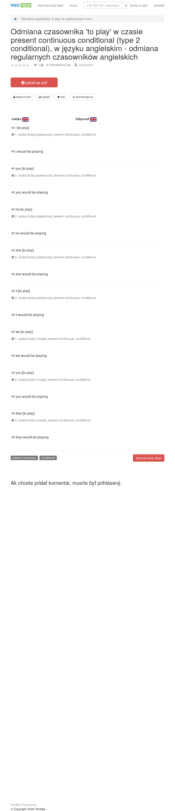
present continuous (24, 458)
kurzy (73, 5)
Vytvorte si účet (137, 5)
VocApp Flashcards (24, 804)
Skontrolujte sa (84, 97)
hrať (62, 97)
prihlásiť (159, 5)
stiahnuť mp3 (23, 97)
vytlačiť (45, 97)
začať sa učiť (36, 82)
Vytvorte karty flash (51, 5)
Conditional (48, 458)
